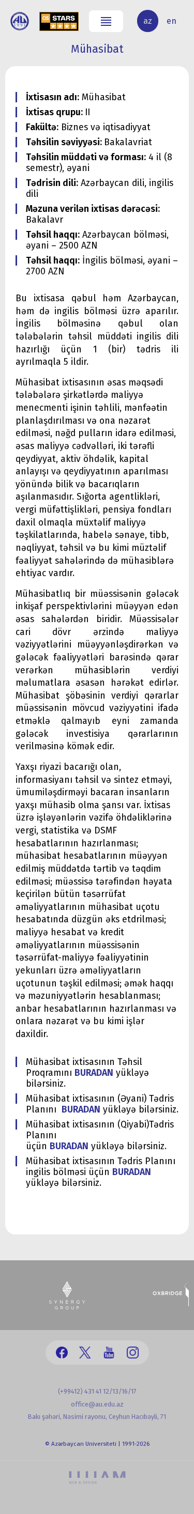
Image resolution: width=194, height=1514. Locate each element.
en (171, 21)
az (147, 21)
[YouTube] (109, 1352)
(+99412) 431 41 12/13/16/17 (97, 1391)
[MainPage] (19, 21)
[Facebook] (62, 1352)
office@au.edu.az (97, 1404)
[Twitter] (85, 1352)
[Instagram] (133, 1352)
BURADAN (93, 1073)
